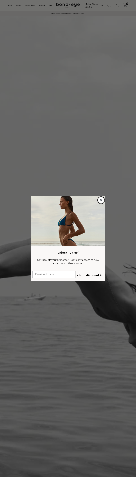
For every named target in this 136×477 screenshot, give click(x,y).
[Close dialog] (101, 200)
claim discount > (89, 275)
